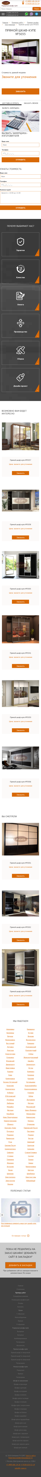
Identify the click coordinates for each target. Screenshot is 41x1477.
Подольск (10, 1131)
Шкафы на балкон (21, 1412)
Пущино (31, 1135)
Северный (30, 1142)
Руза (10, 1142)
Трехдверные (10, 25)
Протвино (30, 1131)
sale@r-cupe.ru (20, 1468)
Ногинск (31, 1121)
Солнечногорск (10, 1149)
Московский (30, 1107)
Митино (31, 1103)
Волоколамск (10, 1040)
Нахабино (10, 1114)
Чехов (10, 1170)
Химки (30, 1163)
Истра (30, 1068)
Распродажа (20, 1342)
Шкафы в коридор (20, 1409)
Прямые (20, 1374)
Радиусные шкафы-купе (20, 1328)
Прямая (20, 1321)
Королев (31, 1078)
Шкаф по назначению (20, 1381)
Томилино (10, 1159)
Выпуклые (20, 1331)
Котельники (30, 1082)
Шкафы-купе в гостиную (20, 1398)
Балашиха (31, 1029)
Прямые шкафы (32, 22)
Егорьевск (10, 1057)
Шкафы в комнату (20, 1395)
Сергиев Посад (10, 1145)
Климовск (30, 1071)
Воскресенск (31, 1040)
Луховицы (10, 1100)
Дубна (30, 1054)
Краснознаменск (30, 1089)
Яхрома (10, 1184)
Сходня (31, 1156)
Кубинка (10, 1093)
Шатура (31, 1170)
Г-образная (20, 1314)
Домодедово (10, 1054)
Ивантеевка (10, 1068)
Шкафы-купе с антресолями (20, 1405)
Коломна (31, 1075)
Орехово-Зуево (10, 1128)
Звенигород (10, 1064)
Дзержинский (31, 1047)
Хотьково (10, 1166)
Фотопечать (20, 1346)
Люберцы (10, 1103)
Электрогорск (10, 1177)
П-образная (20, 1324)
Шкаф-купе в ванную (20, 1426)
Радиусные (20, 1370)
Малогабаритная (20, 1317)
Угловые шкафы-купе (20, 1367)
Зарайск (31, 1061)
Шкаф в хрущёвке (20, 1416)
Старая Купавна (31, 1152)
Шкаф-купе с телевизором (20, 1437)
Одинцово (31, 1124)
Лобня (30, 1096)
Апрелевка (10, 1029)
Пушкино (10, 1135)
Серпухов (30, 1145)
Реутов (30, 1138)
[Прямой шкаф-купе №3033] (20, 51)
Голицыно (30, 1043)
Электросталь (31, 1177)
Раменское (10, 1138)
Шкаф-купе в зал (20, 1423)
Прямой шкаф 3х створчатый (20, 1356)
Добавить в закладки (20, 1265)
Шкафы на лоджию (20, 1391)
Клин (10, 1075)
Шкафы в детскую (20, 1388)
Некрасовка (30, 1114)
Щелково (10, 1174)
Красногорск (10, 1089)
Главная (5, 22)
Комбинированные (20, 1338)
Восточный (10, 1043)
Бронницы (10, 1033)
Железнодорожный (31, 1057)
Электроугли (10, 1181)
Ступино (10, 1156)
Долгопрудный (30, 1050)
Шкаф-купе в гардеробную (20, 1419)
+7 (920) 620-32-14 (32, 3)
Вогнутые (20, 1335)
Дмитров (10, 1050)
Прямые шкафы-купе (20, 1349)
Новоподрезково (10, 1121)
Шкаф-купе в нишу (20, 1430)
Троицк (30, 1159)
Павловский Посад (31, 1128)
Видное (10, 1036)
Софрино (10, 1152)
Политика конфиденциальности (20, 1458)
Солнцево (30, 1149)
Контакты (20, 1307)
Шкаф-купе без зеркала (20, 1441)
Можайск (10, 1107)
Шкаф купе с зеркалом (20, 1434)
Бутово (30, 1033)
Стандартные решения (20, 1296)
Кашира (10, 1071)
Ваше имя (5, 141)
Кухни (21, 1310)
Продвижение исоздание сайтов (20, 1472)
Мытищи (10, 1110)
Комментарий (5, 190)
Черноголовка (31, 1166)
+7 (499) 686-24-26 (13, 1465)
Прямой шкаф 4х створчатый (20, 1360)
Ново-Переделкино (10, 1117)
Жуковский (10, 1061)
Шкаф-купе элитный (20, 1448)
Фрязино (10, 1163)
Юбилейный (30, 1181)
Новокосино (30, 1117)
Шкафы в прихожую (20, 1384)
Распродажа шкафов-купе (20, 1300)
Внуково (31, 1036)
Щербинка (31, 1174)
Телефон (5, 150)
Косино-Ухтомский (10, 1082)
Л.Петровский (10, 1096)
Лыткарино (31, 1100)
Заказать (20, 91)
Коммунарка (10, 1078)
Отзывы (20, 1303)
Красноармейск (31, 1086)
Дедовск (10, 1047)
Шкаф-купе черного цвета (20, 1444)
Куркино (31, 1093)
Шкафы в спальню (21, 1402)
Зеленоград (30, 1064)
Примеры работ (17, 22)
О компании (20, 1289)
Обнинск (10, 1124)
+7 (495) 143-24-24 (32, 1)
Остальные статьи (19, 1236)
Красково (10, 1086)
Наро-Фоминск (30, 1110)
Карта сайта (31, 1456)
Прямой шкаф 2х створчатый (20, 1353)
